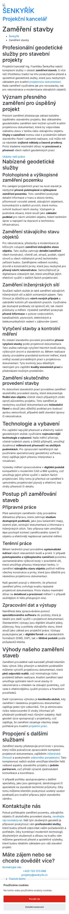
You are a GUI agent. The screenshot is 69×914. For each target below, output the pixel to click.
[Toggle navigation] (64, 12)
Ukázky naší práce (13, 156)
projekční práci (38, 726)
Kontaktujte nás (11, 867)
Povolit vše (34, 899)
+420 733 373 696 (34, 871)
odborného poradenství (45, 757)
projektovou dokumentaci (45, 81)
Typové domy (17, 878)
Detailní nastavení (34, 907)
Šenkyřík (14, 36)
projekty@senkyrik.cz (35, 874)
